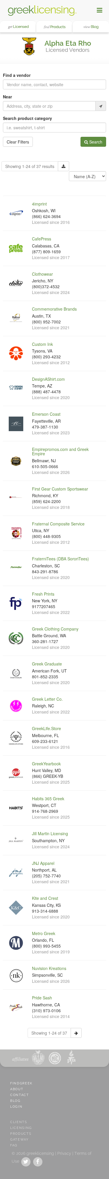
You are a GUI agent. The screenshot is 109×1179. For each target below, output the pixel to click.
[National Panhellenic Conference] (38, 1057)
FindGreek (21, 1083)
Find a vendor (17, 75)
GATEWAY (19, 1139)
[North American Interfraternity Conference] (54, 1057)
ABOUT (16, 1089)
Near (7, 97)
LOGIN (16, 1107)
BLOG (15, 1101)
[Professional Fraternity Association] (70, 1057)
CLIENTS (18, 1122)
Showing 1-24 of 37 (49, 1033)
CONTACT (19, 1095)
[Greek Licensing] (42, 10)
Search (95, 142)
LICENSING (21, 1128)
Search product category (27, 118)
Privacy (64, 1153)
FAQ (13, 1145)
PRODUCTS (20, 1134)
